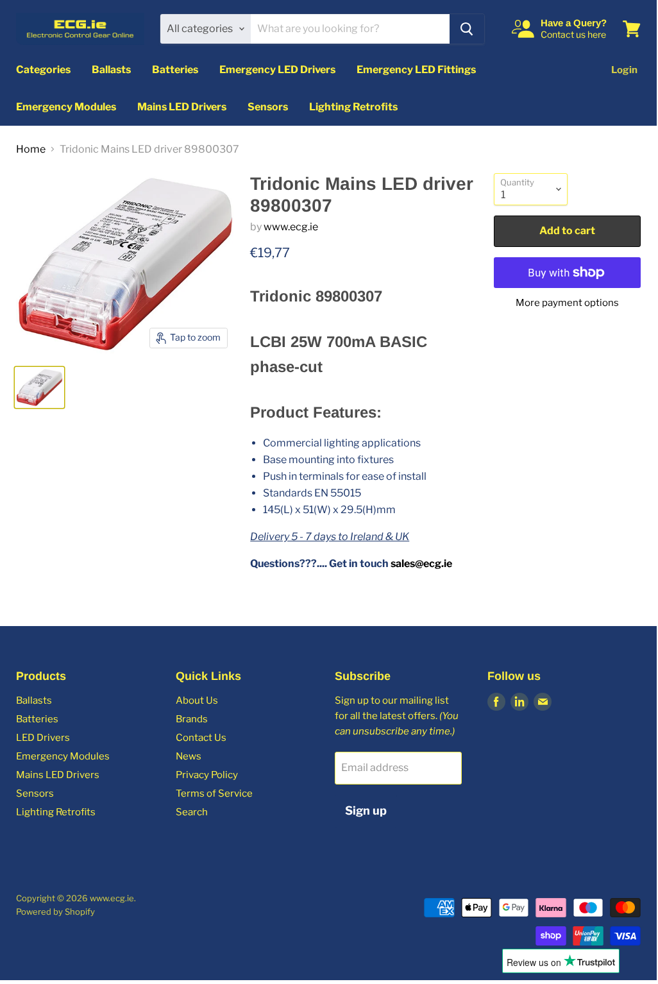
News (188, 756)
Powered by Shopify (55, 911)
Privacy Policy (207, 775)
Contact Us (201, 737)
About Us (197, 700)
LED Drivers (43, 737)
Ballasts (111, 70)
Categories (43, 70)
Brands (192, 719)
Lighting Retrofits (353, 107)
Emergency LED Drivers (277, 70)
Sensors (268, 107)
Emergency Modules (66, 107)
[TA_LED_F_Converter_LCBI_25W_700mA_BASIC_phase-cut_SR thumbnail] (39, 387)
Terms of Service (214, 793)
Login (624, 70)
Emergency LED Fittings (416, 70)
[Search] (467, 29)
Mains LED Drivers (181, 107)
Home (31, 149)
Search (192, 812)
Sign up (366, 810)
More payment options (567, 303)
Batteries (175, 70)
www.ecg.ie (291, 227)
